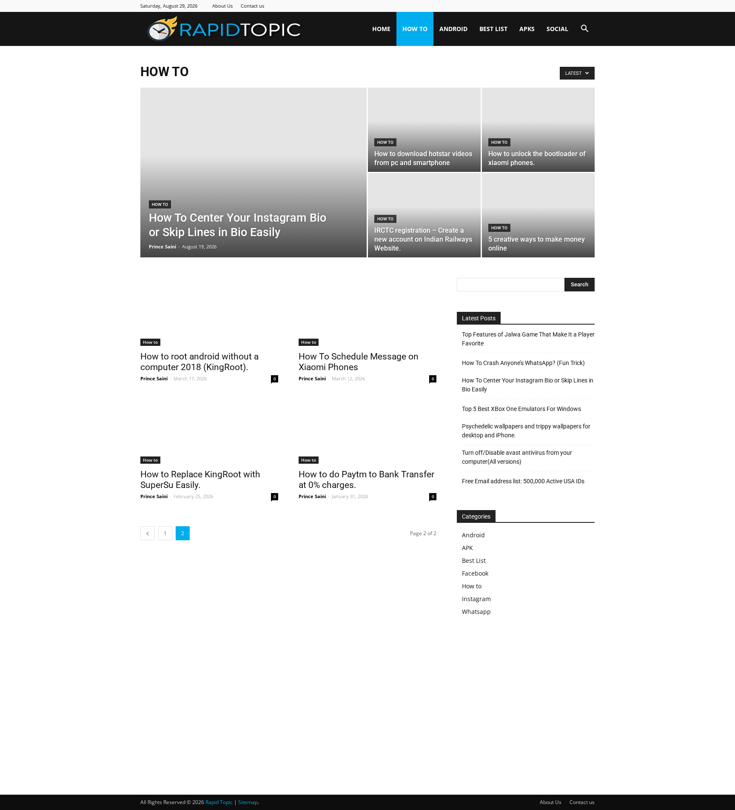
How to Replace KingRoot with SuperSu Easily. (200, 479)
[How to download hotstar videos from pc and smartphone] (424, 119)
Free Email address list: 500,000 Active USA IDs (523, 481)
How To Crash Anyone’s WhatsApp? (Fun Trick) (523, 362)
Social (557, 29)
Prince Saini (162, 246)
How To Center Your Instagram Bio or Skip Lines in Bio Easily (527, 385)
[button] (584, 30)
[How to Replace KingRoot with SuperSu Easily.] (209, 430)
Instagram (476, 599)
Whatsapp (476, 612)
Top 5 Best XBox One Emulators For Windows (521, 408)
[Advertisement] (528, 699)
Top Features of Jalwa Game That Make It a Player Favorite (528, 339)
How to (414, 29)
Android (453, 29)
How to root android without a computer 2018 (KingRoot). (199, 361)
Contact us (252, 6)
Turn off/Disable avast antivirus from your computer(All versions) (517, 457)
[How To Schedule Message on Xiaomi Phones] (367, 312)
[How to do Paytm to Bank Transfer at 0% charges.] (367, 430)
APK (467, 548)
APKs (527, 29)
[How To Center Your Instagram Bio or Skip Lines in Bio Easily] (253, 151)
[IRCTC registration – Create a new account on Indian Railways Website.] (424, 204)
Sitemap (248, 802)
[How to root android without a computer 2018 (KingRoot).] (209, 312)
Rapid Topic (219, 802)
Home (381, 29)
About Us (222, 6)
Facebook (475, 573)
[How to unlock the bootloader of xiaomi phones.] (538, 120)
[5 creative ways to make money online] (538, 215)
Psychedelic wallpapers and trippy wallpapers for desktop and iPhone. (526, 431)
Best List (493, 29)
